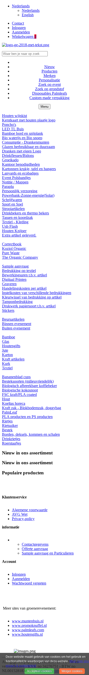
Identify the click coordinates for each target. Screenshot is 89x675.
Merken (50, 76)
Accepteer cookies (39, 671)
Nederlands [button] (21, 6)
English (28, 15)
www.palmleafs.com (28, 630)
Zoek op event (49, 84)
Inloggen (19, 28)
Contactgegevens (35, 544)
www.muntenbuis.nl (28, 621)
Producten (49, 71)
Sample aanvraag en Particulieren (48, 553)
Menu (44, 106)
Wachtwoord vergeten (29, 583)
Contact (18, 23)
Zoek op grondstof (49, 89)
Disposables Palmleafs (49, 93)
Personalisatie (49, 80)
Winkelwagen (24, 36)
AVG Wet (19, 514)
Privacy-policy (23, 519)
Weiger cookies (72, 671)
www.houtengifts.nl (27, 634)
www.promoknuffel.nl (29, 625)
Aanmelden (21, 32)
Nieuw (49, 67)
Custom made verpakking (49, 98)
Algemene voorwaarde (29, 510)
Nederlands (31, 10)
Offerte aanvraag (35, 549)
